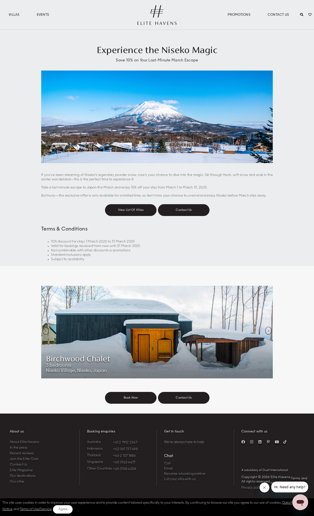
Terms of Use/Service (36, 509)
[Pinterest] (268, 442)
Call (167, 463)
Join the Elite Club (24, 459)
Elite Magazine (21, 470)
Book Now (131, 397)
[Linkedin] (260, 442)
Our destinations (23, 476)
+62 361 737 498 (125, 449)
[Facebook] (243, 442)
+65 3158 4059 (124, 469)
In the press (18, 447)
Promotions (239, 14)
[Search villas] (302, 15)
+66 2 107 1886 (124, 456)
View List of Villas (131, 210)
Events (43, 14)
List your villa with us (180, 479)
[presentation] (45, 331)
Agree (62, 509)
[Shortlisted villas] (310, 15)
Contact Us (278, 14)
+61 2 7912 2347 (125, 442)
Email (168, 468)
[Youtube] (277, 442)
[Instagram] (252, 442)
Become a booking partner (185, 473)
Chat (168, 456)
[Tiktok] (285, 442)
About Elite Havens (24, 442)
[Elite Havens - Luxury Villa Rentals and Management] (157, 23)
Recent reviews (22, 453)
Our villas (17, 481)
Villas (14, 14)
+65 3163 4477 (124, 462)
